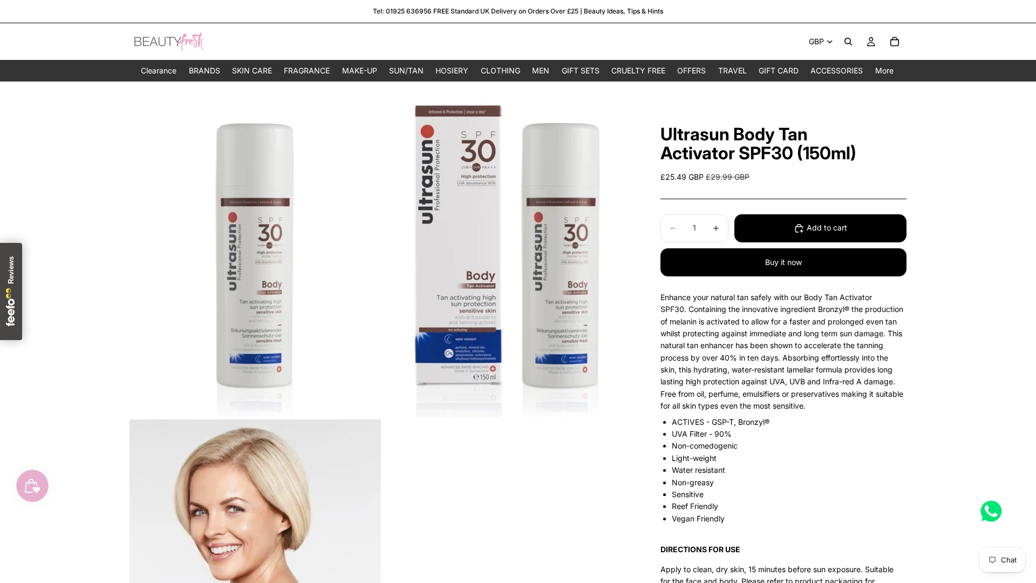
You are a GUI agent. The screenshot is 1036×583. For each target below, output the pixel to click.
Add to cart (827, 227)
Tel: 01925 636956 (402, 11)
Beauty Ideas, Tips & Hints (623, 11)
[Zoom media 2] (509, 249)
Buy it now (783, 262)
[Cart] (894, 41)
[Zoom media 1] (255, 249)
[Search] (848, 41)
